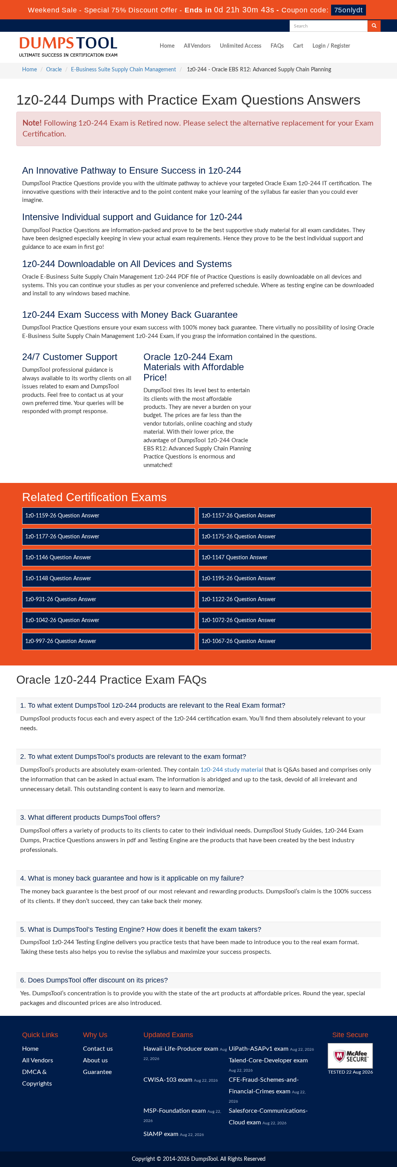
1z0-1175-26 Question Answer (239, 537)
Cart (298, 46)
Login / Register (331, 46)
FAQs (277, 46)
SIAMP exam (160, 1134)
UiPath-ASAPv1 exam (258, 1049)
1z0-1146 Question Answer (58, 557)
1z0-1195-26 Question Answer (239, 578)
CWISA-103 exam (167, 1080)
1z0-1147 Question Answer (235, 557)
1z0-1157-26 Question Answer (239, 516)
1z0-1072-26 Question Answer (239, 620)
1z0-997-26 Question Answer (60, 641)
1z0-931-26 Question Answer (60, 599)
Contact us (98, 1049)
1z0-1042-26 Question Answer (62, 620)
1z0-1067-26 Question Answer (239, 641)
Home (167, 46)
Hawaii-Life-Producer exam (180, 1049)
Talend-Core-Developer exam (268, 1060)
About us (95, 1060)
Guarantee (97, 1072)
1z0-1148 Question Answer (58, 578)
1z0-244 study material (231, 770)
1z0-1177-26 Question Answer (62, 537)
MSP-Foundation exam (174, 1111)
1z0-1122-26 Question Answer (239, 599)
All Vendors (197, 46)
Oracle (54, 69)
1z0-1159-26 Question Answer (62, 516)
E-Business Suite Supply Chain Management (123, 69)
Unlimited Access (240, 46)
